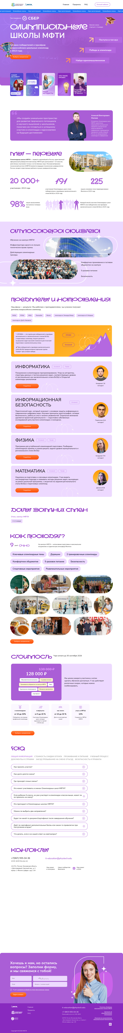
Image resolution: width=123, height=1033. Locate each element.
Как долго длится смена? (24, 774)
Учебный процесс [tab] (99, 756)
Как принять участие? (23, 767)
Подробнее (27, 386)
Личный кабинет (102, 5)
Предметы (77, 4)
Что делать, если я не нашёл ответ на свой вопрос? (35, 834)
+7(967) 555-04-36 (20, 858)
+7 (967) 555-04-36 (70, 1012)
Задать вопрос (18, 995)
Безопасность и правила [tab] (88, 759)
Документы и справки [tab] (22, 759)
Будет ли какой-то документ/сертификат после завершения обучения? (44, 818)
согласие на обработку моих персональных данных (33, 990)
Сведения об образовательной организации (106, 1013)
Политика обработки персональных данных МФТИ (103, 1007)
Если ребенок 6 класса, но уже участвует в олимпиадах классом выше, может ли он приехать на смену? (48, 796)
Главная (66, 4)
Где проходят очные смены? (26, 781)
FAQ (86, 4)
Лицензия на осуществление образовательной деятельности (102, 1018)
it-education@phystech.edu (58, 858)
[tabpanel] (49, 800)
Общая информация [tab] (22, 756)
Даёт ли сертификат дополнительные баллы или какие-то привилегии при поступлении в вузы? (46, 826)
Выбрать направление (20, 57)
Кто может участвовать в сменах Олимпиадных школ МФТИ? (39, 788)
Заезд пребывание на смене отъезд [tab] (54, 759)
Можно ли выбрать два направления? (30, 811)
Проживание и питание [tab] (76, 756)
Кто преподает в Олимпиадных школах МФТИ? (34, 804)
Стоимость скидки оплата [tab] (48, 756)
